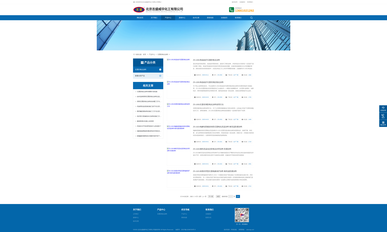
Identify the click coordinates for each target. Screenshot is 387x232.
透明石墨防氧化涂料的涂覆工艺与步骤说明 (149, 101)
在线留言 (242, 2)
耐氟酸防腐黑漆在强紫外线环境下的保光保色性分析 (149, 136)
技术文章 (196, 18)
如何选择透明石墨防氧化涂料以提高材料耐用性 (149, 96)
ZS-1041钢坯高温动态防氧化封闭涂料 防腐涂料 (212, 149)
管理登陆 (241, 229)
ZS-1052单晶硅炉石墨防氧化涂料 (206, 60)
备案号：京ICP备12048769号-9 (186, 229)
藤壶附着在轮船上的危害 (145, 121)
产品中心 (168, 18)
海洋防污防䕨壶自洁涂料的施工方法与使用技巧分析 (149, 116)
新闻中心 (182, 18)
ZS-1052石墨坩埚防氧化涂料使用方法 (208, 104)
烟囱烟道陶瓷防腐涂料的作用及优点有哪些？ (149, 131)
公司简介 (136, 214)
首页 (144, 54)
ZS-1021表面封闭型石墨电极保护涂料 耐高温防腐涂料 (215, 171)
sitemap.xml (250, 229)
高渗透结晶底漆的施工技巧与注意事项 (149, 106)
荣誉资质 (210, 18)
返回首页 (234, 2)
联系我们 (250, 2)
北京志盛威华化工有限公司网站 (151, 2)
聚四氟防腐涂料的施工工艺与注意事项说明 (149, 111)
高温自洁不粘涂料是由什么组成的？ (149, 126)
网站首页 (140, 18)
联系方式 (208, 217)
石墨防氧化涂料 (163, 54)
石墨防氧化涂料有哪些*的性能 (147, 91)
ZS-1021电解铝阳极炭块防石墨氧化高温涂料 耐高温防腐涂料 (217, 127)
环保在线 (234, 229)
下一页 (211, 196)
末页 (218, 196)
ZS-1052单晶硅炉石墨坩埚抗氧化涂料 (208, 82)
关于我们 (154, 18)
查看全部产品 (140, 76)
